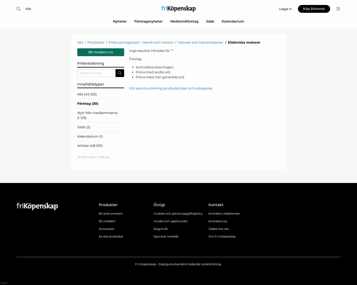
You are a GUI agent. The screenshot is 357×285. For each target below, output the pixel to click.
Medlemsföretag (184, 21)
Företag (87, 104)
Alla (80, 42)
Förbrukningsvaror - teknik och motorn (141, 42)
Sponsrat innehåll (166, 236)
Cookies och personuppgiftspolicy (178, 213)
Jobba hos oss (218, 229)
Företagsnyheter (148, 21)
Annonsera (106, 229)
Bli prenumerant (111, 213)
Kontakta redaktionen (224, 213)
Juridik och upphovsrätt (171, 221)
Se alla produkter (111, 236)
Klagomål (161, 229)
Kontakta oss (217, 221)
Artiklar (90, 146)
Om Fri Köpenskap (222, 236)
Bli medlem (107, 221)
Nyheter (120, 21)
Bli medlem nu (100, 52)
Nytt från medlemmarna (97, 115)
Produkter (95, 42)
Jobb (210, 21)
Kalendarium (233, 21)
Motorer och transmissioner (200, 42)
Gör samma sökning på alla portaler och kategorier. (171, 88)
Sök (28, 9)
